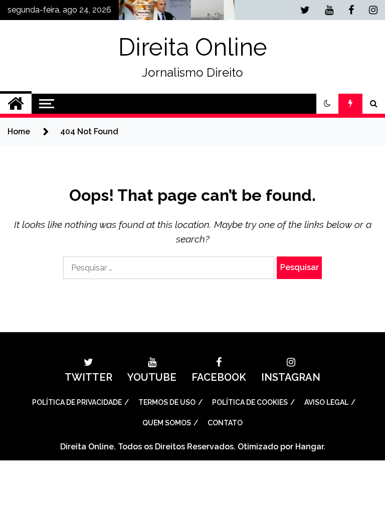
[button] (327, 104)
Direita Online (192, 47)
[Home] (16, 104)
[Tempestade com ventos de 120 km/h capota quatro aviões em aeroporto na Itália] (198, 12)
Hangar (309, 446)
